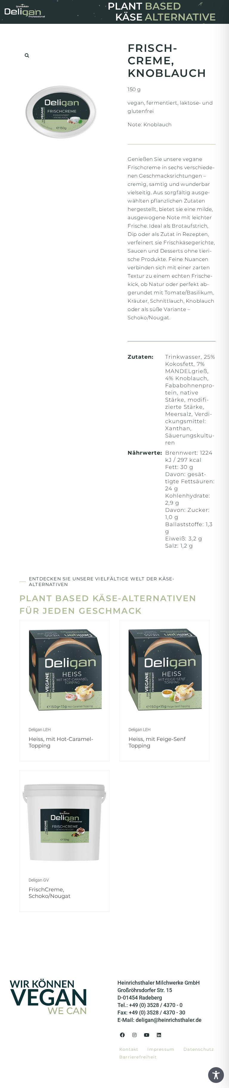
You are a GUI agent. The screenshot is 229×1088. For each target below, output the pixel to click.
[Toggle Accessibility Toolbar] (216, 1075)
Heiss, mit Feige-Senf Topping (157, 742)
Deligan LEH (40, 730)
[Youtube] (146, 1035)
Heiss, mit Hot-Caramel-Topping (61, 742)
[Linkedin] (159, 1035)
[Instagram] (134, 1035)
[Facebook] (122, 1035)
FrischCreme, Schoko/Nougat (49, 892)
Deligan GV (39, 880)
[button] (26, 55)
